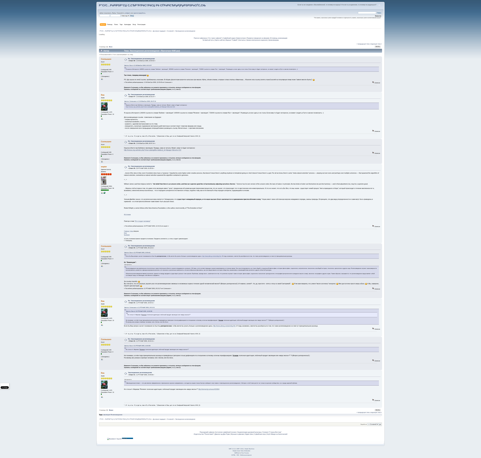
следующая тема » (376, 44)
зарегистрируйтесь (139, 13)
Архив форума (273, 40)
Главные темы (128, 231)
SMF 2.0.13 (232, 448)
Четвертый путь (208, 40)
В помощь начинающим (278, 38)
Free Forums (245, 453)
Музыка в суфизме (237, 434)
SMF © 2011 (240, 448)
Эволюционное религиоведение (140, 372)
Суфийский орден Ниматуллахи (234, 38)
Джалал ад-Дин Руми (222, 434)
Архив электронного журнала (257, 40)
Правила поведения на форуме (258, 38)
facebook (127, 235)
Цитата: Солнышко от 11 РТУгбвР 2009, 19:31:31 (139, 307)
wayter (104, 167)
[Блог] (104, 193)
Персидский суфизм (207, 432)
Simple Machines (249, 448)
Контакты (242, 40)
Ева (102, 95)
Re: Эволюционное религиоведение (141, 59)
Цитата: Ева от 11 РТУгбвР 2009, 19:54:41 (137, 252)
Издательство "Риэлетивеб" (204, 434)
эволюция (106, 415)
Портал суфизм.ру (200, 38)
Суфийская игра (260, 434)
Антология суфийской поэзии (225, 432)
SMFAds (236, 453)
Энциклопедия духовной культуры (249, 432)
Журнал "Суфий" (231, 40)
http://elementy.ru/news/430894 (208, 389)
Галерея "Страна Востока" (272, 432)
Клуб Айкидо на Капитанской (277, 434)
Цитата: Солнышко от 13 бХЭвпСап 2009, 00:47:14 (140, 101)
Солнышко (106, 59)
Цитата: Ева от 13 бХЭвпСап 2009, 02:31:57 (138, 65)
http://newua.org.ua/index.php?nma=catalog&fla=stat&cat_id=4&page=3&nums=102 (150, 106)
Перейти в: (363, 424)
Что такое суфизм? (215, 38)
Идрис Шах (249, 434)
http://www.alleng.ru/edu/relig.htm (211, 256)
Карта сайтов (219, 40)
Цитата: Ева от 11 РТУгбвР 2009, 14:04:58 (139, 311)
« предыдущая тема (363, 44)
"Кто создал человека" (142, 221)
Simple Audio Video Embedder (241, 450)
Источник (127, 214)
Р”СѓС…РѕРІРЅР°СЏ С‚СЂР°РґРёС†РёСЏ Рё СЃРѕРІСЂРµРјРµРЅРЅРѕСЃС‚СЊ (152, 5)
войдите (127, 13)
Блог (125, 233)
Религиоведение (116, 415)
